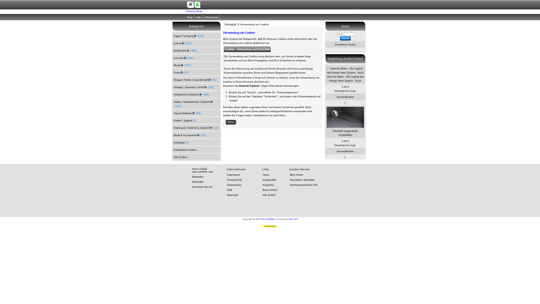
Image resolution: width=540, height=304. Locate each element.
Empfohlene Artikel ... (186, 150)
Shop (190, 17)
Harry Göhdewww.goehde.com (202, 170)
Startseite (230, 24)
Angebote (268, 185)
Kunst (181, 72)
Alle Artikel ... (182, 157)
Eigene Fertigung (189, 36)
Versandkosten (345, 97)
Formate (184, 58)
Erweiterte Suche (345, 44)
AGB (229, 190)
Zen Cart (293, 219)
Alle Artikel (269, 195)
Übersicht (232, 195)
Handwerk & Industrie (191, 94)
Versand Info (234, 180)
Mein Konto (296, 174)
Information (211, 17)
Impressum (233, 174)
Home (266, 174)
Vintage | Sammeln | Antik (194, 87)
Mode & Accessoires (189, 135)
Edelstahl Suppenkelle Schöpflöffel (345, 133)
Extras (183, 43)
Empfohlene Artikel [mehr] (345, 58)
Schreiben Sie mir (202, 187)
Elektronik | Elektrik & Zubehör (196, 128)
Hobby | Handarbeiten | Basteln (192, 104)
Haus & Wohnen (187, 113)
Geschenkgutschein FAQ (304, 185)
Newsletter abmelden (302, 180)
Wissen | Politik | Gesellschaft (195, 80)
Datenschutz (234, 185)
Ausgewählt (269, 180)
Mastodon (197, 176)
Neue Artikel (270, 190)
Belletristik (185, 50)
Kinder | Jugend (185, 120)
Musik (182, 65)
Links (199, 17)
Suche (345, 26)
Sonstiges (181, 142)
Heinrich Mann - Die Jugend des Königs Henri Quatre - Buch (345, 78)
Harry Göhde (267, 219)
